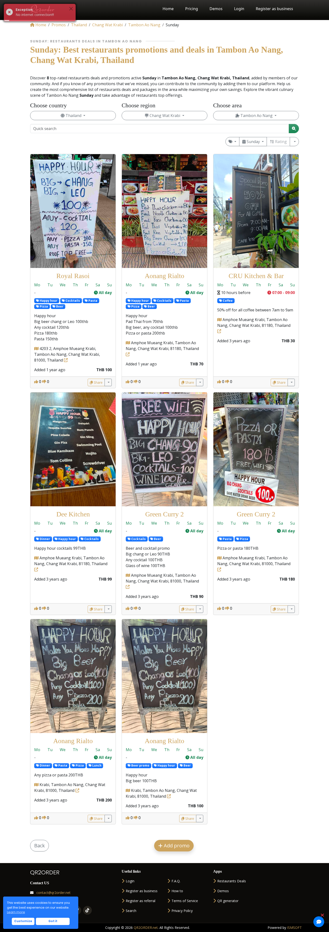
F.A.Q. (175, 881)
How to (177, 891)
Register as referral (140, 900)
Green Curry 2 (164, 514)
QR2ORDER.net (146, 927)
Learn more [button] (16, 912)
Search (131, 910)
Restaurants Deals (231, 881)
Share (98, 382)
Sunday (253, 141)
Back (39, 845)
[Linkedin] (87, 910)
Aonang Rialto (164, 276)
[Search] (294, 128)
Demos (216, 8)
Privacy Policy (182, 910)
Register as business (274, 8)
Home (168, 8)
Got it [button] (52, 921)
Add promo (176, 845)
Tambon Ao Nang (256, 115)
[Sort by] (294, 141)
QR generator (227, 900)
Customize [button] (23, 921)
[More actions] (108, 382)
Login (239, 8)
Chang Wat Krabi (165, 115)
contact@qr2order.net (53, 892)
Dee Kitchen (73, 514)
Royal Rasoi (73, 276)
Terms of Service (184, 900)
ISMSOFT (294, 927)
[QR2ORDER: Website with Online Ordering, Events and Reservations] (42, 8)
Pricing (191, 8)
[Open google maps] (36, 348)
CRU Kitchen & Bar (256, 276)
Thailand (73, 115)
